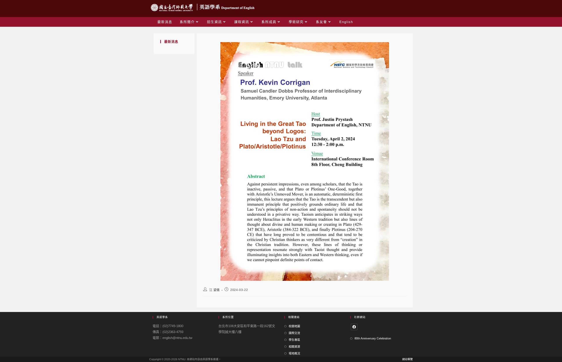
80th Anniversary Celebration (373, 338)
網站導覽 (407, 359)
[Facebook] (354, 327)
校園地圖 (294, 326)
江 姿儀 (214, 290)
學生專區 (294, 339)
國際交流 (294, 333)
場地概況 (294, 353)
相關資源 (294, 346)
